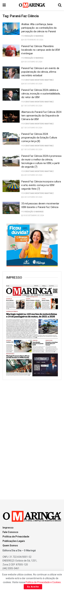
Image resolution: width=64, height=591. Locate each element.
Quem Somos (10, 545)
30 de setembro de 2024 (33, 215)
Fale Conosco (10, 532)
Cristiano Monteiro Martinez (39, 80)
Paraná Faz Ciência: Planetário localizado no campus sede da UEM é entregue (40, 50)
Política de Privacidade (16, 536)
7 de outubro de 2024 (32, 106)
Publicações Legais (14, 541)
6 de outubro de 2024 (32, 175)
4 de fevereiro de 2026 (33, 40)
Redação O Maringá (34, 36)
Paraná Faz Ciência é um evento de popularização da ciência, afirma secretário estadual (40, 72)
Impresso (8, 527)
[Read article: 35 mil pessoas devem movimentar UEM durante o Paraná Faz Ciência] (11, 208)
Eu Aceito (33, 586)
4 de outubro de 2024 (32, 197)
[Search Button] (59, 5)
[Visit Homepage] (32, 5)
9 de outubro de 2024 (32, 62)
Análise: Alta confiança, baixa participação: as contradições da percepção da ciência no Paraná (38, 28)
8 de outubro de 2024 (32, 84)
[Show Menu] (4, 5)
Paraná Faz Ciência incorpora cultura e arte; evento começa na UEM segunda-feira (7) (41, 185)
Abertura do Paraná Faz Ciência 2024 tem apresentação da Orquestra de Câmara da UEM (41, 115)
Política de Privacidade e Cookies (43, 582)
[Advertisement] (32, 436)
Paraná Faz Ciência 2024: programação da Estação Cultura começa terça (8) (39, 137)
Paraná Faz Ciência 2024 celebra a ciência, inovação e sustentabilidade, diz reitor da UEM (40, 93)
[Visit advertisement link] (32, 244)
